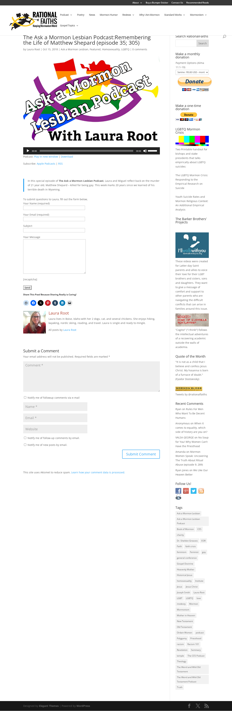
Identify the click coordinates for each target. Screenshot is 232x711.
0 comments (139, 49)
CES (199, 529)
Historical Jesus (184, 575)
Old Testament (184, 627)
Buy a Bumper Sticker (157, 3)
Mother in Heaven (186, 615)
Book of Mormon (185, 529)
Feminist (194, 552)
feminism (181, 552)
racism (180, 644)
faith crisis (190, 546)
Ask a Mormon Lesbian (74, 49)
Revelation (182, 649)
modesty (181, 603)
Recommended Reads (197, 3)
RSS (60, 163)
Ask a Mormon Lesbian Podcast (188, 521)
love (199, 598)
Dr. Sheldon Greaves (187, 540)
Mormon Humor (109, 15)
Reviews (126, 15)
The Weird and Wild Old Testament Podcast (188, 679)
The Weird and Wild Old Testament (188, 669)
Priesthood (195, 638)
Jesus (179, 586)
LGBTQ (125, 49)
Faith (179, 546)
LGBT (201, 274)
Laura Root (33, 49)
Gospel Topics (67, 25)
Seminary (196, 649)
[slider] (153, 150)
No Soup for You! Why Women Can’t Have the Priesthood (192, 442)
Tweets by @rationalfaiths (191, 394)
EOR (203, 540)
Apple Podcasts (46, 163)
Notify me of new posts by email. (47, 445)
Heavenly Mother (185, 569)
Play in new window (46, 156)
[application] (91, 150)
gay (204, 552)
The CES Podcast (196, 655)
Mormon (193, 603)
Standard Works (173, 15)
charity (180, 534)
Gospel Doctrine (185, 563)
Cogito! (180, 330)
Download (67, 156)
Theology (181, 661)
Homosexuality (111, 49)
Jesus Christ (192, 586)
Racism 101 (193, 644)
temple (180, 655)
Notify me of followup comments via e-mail (54, 397)
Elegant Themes (49, 706)
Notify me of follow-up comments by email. (54, 438)
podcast (200, 632)
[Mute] (145, 151)
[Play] (28, 151)
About (135, 3)
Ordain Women (184, 632)
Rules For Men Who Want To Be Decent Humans (190, 413)
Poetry (80, 15)
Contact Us (177, 3)
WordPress (83, 706)
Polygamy (182, 638)
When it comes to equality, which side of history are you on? (191, 428)
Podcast (64, 15)
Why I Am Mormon (149, 15)
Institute (199, 580)
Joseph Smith (183, 592)
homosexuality (184, 580)
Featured (95, 49)
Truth (179, 687)
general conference (187, 557)
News (92, 15)
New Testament (185, 621)
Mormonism (196, 15)
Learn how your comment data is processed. (98, 472)
